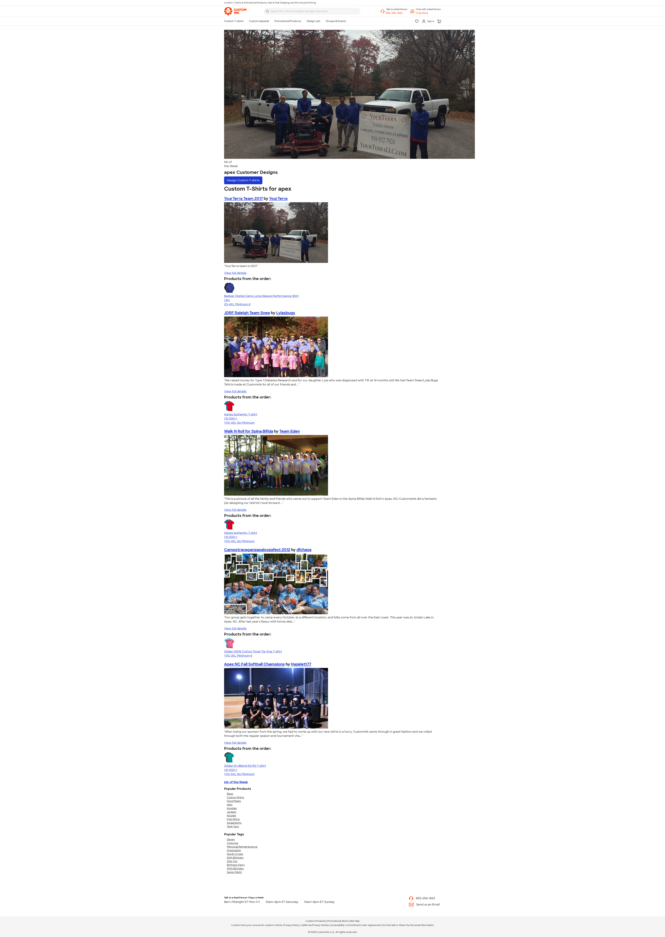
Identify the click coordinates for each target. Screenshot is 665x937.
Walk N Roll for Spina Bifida (248, 431)
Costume (232, 843)
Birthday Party (236, 865)
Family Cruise (235, 854)
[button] (428, 13)
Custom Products (316, 921)
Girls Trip (232, 861)
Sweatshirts (234, 822)
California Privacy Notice (315, 925)
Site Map (355, 921)
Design (243, 180)
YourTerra (278, 198)
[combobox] (312, 11)
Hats (229, 804)
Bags (230, 793)
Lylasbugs (285, 312)
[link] (235, 11)
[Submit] (267, 11)
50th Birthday (235, 857)
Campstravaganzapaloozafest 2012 (257, 549)
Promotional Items (337, 921)
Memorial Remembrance (242, 846)
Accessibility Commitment (345, 925)
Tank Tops (233, 826)
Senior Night (234, 872)
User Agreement (371, 925)
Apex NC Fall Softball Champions (254, 664)
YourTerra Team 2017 (243, 198)
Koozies (231, 815)
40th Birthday (235, 868)
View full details (235, 273)
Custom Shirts (235, 797)
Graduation (234, 850)
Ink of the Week (236, 782)
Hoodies (232, 808)
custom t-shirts (273, 925)
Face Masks (234, 801)
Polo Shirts (233, 819)
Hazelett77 (301, 664)
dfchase (304, 549)
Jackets (231, 812)
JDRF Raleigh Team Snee (247, 312)
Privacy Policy (291, 925)
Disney (231, 839)
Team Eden (289, 431)
